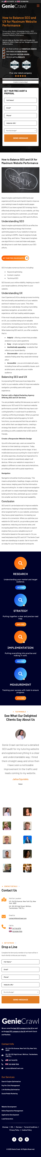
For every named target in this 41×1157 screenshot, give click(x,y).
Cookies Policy (27, 1130)
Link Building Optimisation (11, 1089)
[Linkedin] (20, 1139)
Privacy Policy (14, 1130)
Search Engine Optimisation (11, 1081)
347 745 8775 (13, 1060)
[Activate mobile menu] (38, 6)
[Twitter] (27, 1139)
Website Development (9, 1107)
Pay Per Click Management (11, 1085)
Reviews (19, 1127)
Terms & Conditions (30, 1127)
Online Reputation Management (12, 1111)
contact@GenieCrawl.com (17, 918)
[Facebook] (14, 1139)
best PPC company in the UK (15, 1031)
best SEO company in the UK (23, 1028)
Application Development (10, 1115)
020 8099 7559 (14, 1064)
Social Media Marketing (10, 1093)
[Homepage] (14, 9)
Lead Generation (7, 1119)
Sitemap (5, 1127)
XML (12, 1127)
